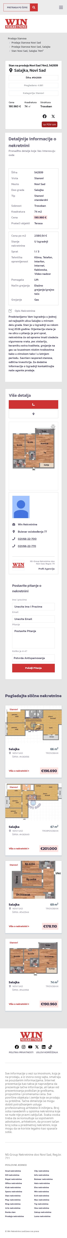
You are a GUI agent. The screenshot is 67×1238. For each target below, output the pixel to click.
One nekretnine (41, 1208)
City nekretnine (41, 1171)
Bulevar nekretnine (43, 1179)
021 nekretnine (12, 1175)
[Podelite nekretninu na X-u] (54, 116)
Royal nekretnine (13, 1179)
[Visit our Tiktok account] (50, 1047)
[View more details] (33, 404)
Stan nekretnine (13, 1195)
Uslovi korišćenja (47, 1052)
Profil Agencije (46, 569)
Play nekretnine (13, 1199)
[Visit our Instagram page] (23, 1047)
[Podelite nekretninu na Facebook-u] (45, 116)
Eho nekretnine (41, 1187)
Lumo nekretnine (42, 1216)
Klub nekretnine (13, 1187)
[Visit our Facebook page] (17, 1047)
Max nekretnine (41, 1199)
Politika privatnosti (21, 1052)
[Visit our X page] (37, 1047)
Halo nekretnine (42, 1183)
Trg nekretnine (41, 1204)
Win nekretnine (41, 1191)
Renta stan (10, 1212)
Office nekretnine (13, 1183)
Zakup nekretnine (42, 1212)
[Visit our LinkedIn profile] (44, 1047)
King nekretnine (13, 1204)
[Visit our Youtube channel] (30, 1047)
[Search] (34, 7)
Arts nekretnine (12, 1208)
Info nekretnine (41, 1175)
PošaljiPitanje (33, 668)
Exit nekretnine (41, 1195)
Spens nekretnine (13, 1191)
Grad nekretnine (13, 1171)
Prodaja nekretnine (14, 1216)
